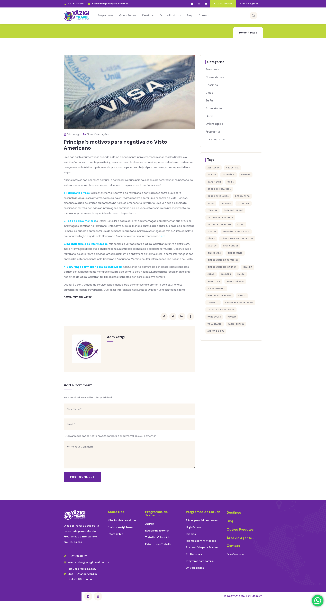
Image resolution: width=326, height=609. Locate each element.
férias (211, 238)
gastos (212, 246)
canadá (245, 175)
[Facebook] (192, 3)
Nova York (213, 281)
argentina (232, 168)
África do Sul (215, 331)
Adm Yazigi (73, 134)
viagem (232, 317)
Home (243, 32)
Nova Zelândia (235, 281)
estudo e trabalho (219, 224)
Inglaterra (214, 253)
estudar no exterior (220, 217)
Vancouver (214, 317)
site (163, 236)
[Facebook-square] (88, 596)
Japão (211, 274)
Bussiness (212, 69)
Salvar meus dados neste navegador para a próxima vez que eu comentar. (111, 436)
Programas (213, 132)
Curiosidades (214, 77)
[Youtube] (206, 3)
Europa (211, 231)
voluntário (214, 324)
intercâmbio (235, 253)
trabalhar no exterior (239, 302)
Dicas (253, 32)
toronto (213, 302)
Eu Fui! (209, 100)
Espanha (212, 210)
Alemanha (213, 168)
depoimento (242, 196)
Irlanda (247, 267)
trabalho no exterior (220, 309)
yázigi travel (236, 324)
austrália (228, 175)
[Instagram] (199, 3)
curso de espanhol (219, 189)
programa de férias (219, 295)
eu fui (240, 224)
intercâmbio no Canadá (222, 267)
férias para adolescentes (237, 238)
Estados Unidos (233, 210)
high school (230, 246)
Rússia (242, 295)
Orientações (101, 134)
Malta (241, 274)
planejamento (216, 288)
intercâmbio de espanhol (222, 260)
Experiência (213, 108)
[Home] (76, 15)
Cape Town (214, 182)
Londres (226, 274)
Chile (230, 182)
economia (244, 203)
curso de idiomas (218, 196)
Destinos (211, 85)
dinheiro (226, 203)
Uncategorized (215, 139)
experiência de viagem (236, 231)
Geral (209, 116)
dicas (210, 203)
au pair (211, 175)
